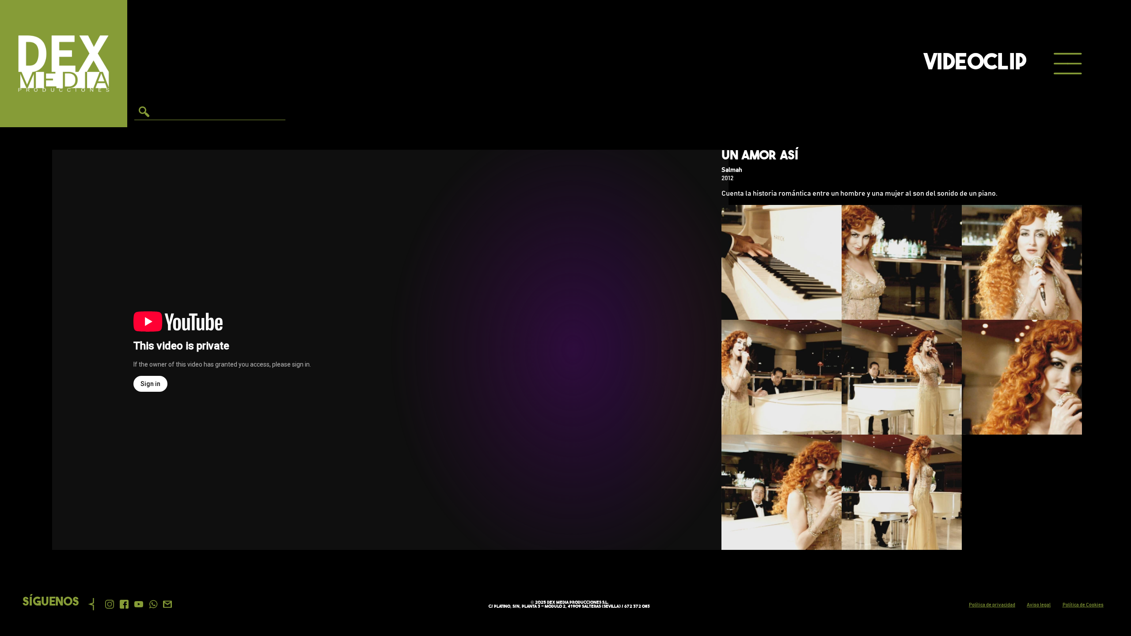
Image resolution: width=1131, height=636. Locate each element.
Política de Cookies (1083, 604)
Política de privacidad (992, 604)
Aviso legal (1039, 604)
